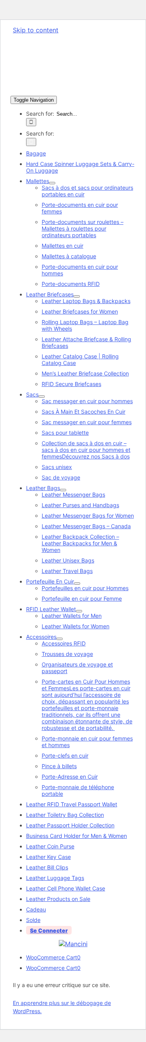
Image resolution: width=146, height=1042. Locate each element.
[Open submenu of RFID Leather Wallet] (79, 611)
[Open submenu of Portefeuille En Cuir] (77, 583)
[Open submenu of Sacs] (42, 396)
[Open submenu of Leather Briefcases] (77, 296)
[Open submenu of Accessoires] (59, 639)
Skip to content (35, 30)
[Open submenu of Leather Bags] (63, 490)
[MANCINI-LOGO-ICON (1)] (73, 944)
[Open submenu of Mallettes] (52, 183)
